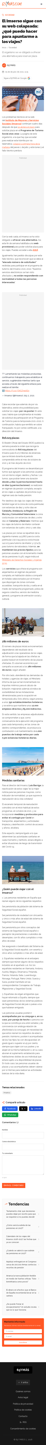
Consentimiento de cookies (23, 1428)
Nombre (5, 1130)
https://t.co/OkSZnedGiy (17, 390)
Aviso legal (23, 1397)
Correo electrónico (9, 1142)
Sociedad (10, 15)
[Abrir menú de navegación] (41, 4)
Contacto (23, 1416)
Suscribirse (23, 1342)
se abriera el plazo (26, 127)
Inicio (4, 48)
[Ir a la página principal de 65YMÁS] (12, 4)
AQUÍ (35, 250)
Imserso (7, 1093)
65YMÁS (11, 65)
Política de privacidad (23, 1404)
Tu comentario (7, 1153)
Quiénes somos (23, 1391)
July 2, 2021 (29, 395)
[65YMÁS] (4, 65)
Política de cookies (23, 1410)
